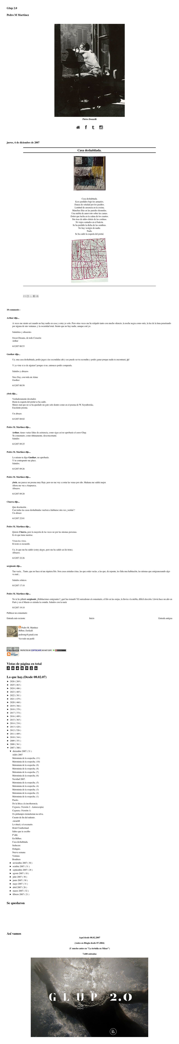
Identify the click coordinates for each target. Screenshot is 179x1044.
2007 (12, 747)
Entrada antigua (165, 618)
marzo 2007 (18, 890)
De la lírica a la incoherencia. (25, 803)
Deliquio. (16, 848)
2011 (12, 733)
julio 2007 (17, 876)
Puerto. (15, 799)
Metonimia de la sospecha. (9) (25, 765)
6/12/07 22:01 (18, 518)
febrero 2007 (18, 894)
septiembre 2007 (20, 869)
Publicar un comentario (17, 612)
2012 (12, 730)
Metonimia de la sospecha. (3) (25, 789)
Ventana (16, 855)
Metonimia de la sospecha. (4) (25, 785)
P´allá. (15, 834)
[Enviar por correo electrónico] (24, 296)
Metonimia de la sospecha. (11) (26, 758)
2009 (12, 740)
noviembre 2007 (20, 862)
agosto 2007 (18, 873)
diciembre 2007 (20, 751)
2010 (12, 737)
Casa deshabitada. (89, 150)
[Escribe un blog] (27, 296)
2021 (12, 698)
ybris (9, 393)
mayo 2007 (18, 883)
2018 (12, 709)
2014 (12, 723)
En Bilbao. (17, 838)
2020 (12, 702)
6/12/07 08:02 (18, 418)
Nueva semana (18, 852)
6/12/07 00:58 (18, 385)
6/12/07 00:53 (18, 346)
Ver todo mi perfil (26, 638)
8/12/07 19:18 (18, 607)
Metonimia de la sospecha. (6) (25, 775)
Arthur (10, 317)
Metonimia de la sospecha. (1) (25, 796)
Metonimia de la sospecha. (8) (25, 768)
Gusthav (11, 354)
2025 (12, 684)
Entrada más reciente (16, 618)
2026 (12, 681)
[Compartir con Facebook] (34, 296)
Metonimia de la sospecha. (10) (26, 761)
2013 (12, 726)
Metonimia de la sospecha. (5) (25, 782)
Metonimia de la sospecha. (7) (25, 772)
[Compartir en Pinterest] (37, 296)
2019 (12, 705)
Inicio (91, 618)
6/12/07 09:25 (18, 443)
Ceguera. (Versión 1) (21, 810)
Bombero (16, 859)
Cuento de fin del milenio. (23, 817)
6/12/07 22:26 (18, 557)
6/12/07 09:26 (18, 468)
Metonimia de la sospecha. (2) (25, 792)
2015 (12, 719)
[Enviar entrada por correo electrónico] (23, 289)
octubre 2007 (19, 866)
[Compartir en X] (31, 296)
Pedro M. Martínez (16, 427)
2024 (12, 688)
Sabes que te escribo (21, 831)
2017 (12, 712)
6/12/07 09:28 (18, 493)
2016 (12, 716)
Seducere (16, 845)
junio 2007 (18, 880)
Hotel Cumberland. (20, 827)
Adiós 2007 (17, 754)
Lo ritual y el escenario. (22, 824)
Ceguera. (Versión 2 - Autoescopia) (28, 806)
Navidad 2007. (18, 778)
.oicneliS (16, 820)
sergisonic (12, 566)
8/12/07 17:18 (18, 585)
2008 (12, 744)
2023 (12, 691)
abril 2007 (17, 887)
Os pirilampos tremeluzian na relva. (27, 813)
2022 (12, 695)
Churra (11, 501)
